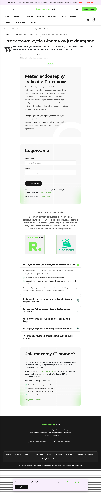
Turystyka (51, 16)
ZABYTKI (28, 455)
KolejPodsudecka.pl (49, 459)
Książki (9, 22)
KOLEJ (49, 455)
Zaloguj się (90, 9)
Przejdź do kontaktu (33, 400)
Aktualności (20, 29)
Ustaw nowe (45, 196)
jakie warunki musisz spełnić (43, 122)
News (16, 16)
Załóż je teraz (46, 192)
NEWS (8, 455)
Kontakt (32, 22)
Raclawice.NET (9, 29)
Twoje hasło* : (30, 168)
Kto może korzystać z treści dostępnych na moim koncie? (48, 337)
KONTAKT (69, 455)
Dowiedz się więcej (86, 2)
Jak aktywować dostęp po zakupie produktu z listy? (46, 320)
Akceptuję (20, 487)
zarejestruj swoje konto (46, 116)
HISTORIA (39, 455)
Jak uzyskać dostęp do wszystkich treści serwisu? (49, 264)
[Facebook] (88, 19)
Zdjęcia (63, 16)
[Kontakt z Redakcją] (45, 371)
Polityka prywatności (85, 455)
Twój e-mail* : (30, 158)
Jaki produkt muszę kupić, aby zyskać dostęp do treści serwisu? (47, 300)
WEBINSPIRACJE (76, 465)
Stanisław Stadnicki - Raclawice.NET (42, 465)
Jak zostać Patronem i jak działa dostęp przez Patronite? (46, 310)
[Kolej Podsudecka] (94, 19)
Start (7, 16)
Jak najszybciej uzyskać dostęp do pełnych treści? (48, 328)
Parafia (73, 16)
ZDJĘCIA (18, 455)
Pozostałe (20, 22)
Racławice (27, 16)
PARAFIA (59, 455)
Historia (39, 16)
